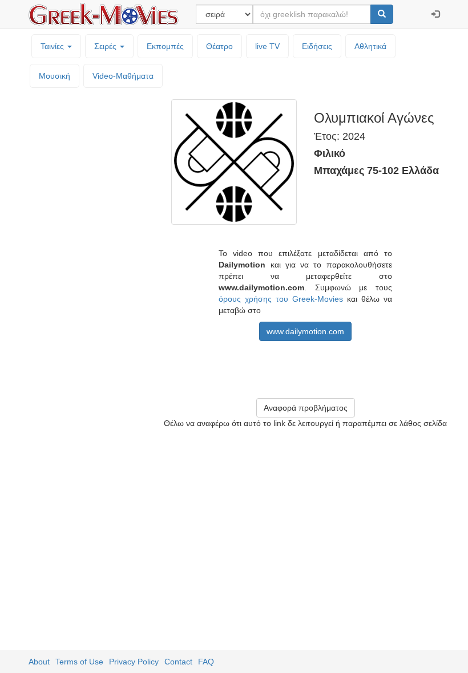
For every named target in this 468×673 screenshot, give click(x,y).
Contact (178, 661)
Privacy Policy (134, 661)
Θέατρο (219, 46)
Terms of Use (79, 661)
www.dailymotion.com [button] (305, 331)
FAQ (206, 661)
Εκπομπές (165, 46)
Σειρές (106, 46)
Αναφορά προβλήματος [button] (306, 407)
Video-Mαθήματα (123, 75)
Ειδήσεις (317, 46)
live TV (267, 46)
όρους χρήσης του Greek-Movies (281, 298)
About (39, 661)
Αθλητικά (370, 46)
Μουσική (54, 75)
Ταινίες (53, 46)
